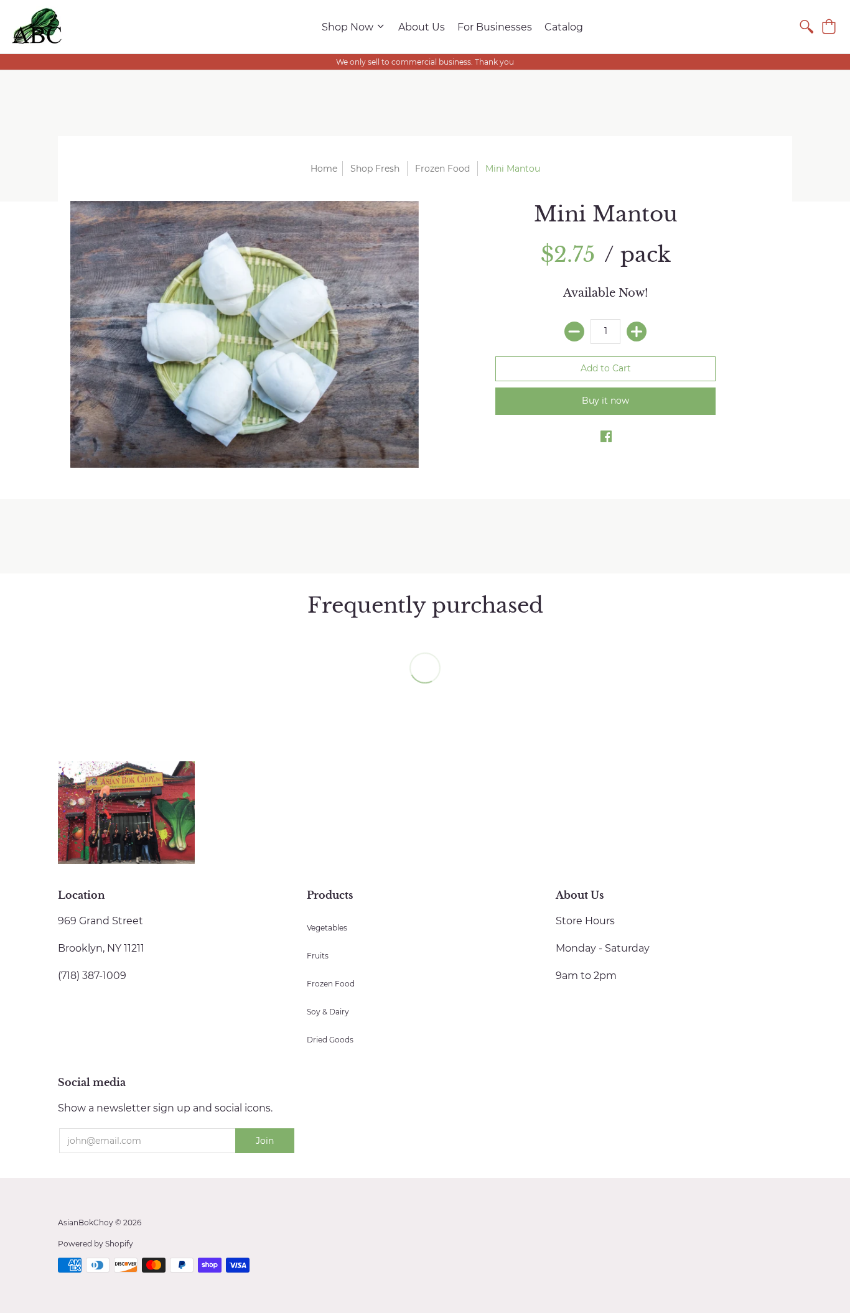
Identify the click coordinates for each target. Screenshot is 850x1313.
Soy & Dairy (328, 1011)
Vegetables (327, 927)
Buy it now (605, 400)
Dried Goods (330, 1039)
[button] (829, 26)
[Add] (637, 331)
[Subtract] (574, 331)
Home (324, 168)
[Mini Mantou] (244, 334)
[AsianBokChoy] (37, 26)
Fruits (318, 955)
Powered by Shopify (95, 1243)
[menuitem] (353, 26)
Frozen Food (442, 168)
